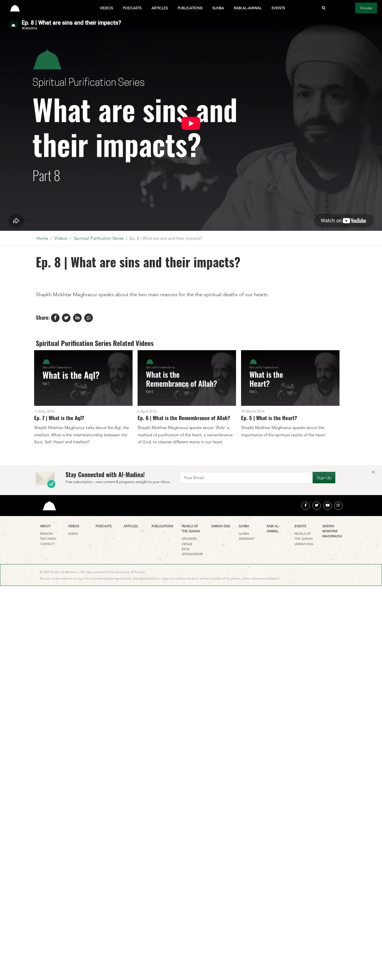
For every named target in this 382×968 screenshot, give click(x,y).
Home (42, 238)
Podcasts (132, 8)
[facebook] (305, 505)
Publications (190, 8)
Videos (106, 8)
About (45, 526)
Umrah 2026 (220, 526)
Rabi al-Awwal (248, 8)
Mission (46, 534)
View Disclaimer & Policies (127, 572)
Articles (160, 8)
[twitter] (316, 505)
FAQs (186, 549)
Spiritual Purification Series (98, 238)
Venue (187, 544)
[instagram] (338, 505)
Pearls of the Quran (191, 528)
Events (278, 8)
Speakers (189, 539)
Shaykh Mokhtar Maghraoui (332, 531)
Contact (47, 544)
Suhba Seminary (246, 536)
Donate (366, 8)
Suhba (218, 8)
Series (73, 534)
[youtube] (327, 505)
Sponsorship (192, 554)
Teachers (48, 539)
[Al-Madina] (15, 8)
